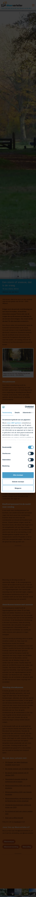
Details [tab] (17, 412)
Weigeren (18, 488)
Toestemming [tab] (7, 412)
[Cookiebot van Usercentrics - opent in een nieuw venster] (25, 407)
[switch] (31, 453)
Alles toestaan (18, 475)
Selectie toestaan (18, 482)
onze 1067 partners (14, 423)
